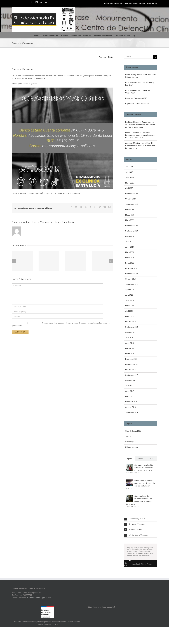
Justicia (128, 436)
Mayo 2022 (129, 220)
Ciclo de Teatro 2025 (133, 431)
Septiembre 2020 (131, 231)
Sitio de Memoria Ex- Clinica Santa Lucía (28, 193)
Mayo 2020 (129, 252)
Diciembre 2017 (131, 359)
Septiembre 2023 (131, 204)
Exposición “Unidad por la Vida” (137, 104)
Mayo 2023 (129, 210)
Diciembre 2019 (131, 268)
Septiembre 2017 (131, 375)
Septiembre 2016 (131, 412)
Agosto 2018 (130, 332)
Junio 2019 (129, 300)
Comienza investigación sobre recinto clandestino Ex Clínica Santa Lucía (140, 135)
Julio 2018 (129, 338)
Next (110, 57)
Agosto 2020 (130, 236)
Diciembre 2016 (131, 402)
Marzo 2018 (129, 354)
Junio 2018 (129, 343)
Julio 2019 (129, 295)
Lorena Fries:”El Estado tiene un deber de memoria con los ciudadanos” (140, 145)
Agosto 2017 (130, 380)
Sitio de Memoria (131, 447)
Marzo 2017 (129, 396)
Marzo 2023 (129, 215)
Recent (140, 459)
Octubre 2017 (130, 370)
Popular (129, 459)
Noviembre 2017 (131, 364)
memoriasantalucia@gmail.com (145, 3)
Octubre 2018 (130, 322)
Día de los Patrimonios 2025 (136, 98)
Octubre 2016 (130, 407)
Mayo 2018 (129, 348)
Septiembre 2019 (131, 284)
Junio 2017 (129, 391)
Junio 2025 (129, 178)
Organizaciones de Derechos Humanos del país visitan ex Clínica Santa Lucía (140, 124)
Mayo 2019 (129, 306)
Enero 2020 (129, 263)
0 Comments (75, 193)
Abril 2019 (129, 311)
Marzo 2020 (129, 258)
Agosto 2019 (130, 290)
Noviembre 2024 (131, 194)
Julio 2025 (129, 172)
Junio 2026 (129, 167)
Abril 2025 (129, 188)
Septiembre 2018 (131, 327)
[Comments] (151, 458)
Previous (102, 57)
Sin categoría (64, 193)
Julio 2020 (129, 242)
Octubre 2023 (130, 199)
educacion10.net (131, 143)
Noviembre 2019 (131, 274)
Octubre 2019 (130, 279)
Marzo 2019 (129, 316)
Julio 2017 (129, 386)
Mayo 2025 (129, 183)
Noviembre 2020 (131, 226)
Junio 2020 (129, 247)
